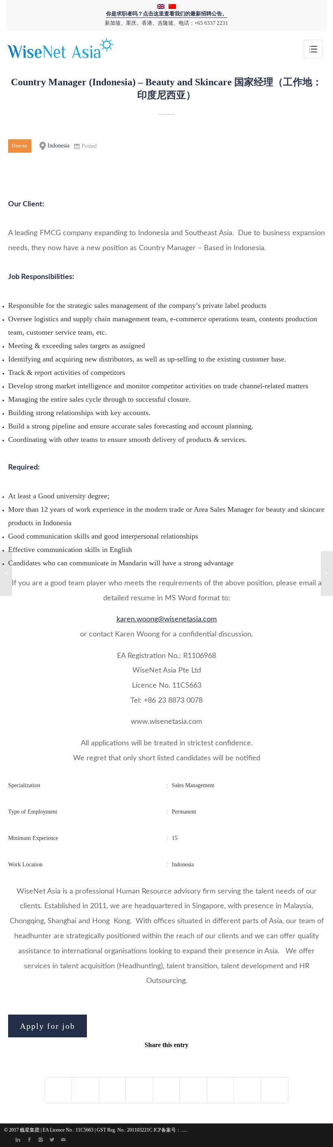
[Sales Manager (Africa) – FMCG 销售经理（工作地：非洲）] (6, 573)
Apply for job (47, 1025)
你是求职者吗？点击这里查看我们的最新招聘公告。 (166, 14)
